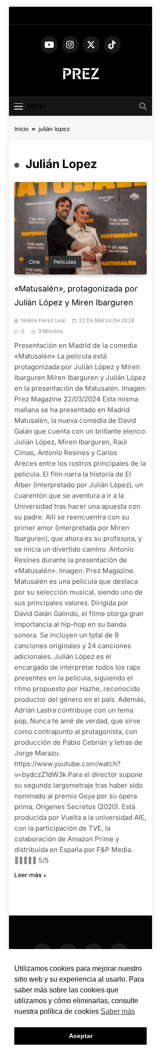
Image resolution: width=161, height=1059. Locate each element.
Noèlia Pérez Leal (43, 320)
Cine (34, 262)
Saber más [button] (118, 1011)
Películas (65, 262)
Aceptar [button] (81, 1035)
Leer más (28, 875)
